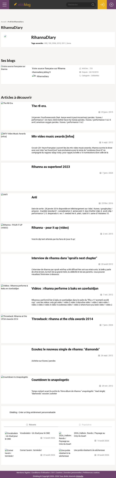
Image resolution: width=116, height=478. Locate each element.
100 (49, 43)
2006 (54, 43)
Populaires (86, 424)
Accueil (3, 22)
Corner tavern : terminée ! (31, 450)
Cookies (59, 473)
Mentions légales (23, 473)
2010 (59, 43)
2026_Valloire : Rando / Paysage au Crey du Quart (89, 434)
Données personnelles (73, 473)
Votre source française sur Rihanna (48, 68)
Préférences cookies (91, 473)
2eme (68, 43)
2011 (64, 43)
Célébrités (95, 76)
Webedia (79, 476)
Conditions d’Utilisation (41, 473)
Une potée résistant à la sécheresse (89, 450)
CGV (53, 473)
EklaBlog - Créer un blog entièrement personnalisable (32, 412)
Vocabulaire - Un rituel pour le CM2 (35, 433)
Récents (32, 424)
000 (45, 43)
